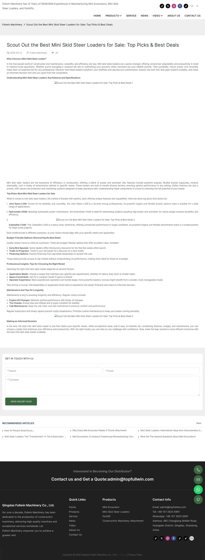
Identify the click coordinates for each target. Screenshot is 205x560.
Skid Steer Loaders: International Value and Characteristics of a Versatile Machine (171, 430)
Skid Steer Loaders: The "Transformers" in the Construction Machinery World (36, 436)
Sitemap (123, 554)
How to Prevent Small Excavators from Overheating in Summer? (20, 430)
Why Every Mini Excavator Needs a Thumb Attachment (99, 430)
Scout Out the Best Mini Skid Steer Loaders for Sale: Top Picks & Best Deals (69, 24)
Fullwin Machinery (12, 24)
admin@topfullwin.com (131, 479)
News (198, 423)
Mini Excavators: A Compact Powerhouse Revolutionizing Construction (103, 436)
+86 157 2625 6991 (177, 516)
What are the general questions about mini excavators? (168, 436)
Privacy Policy (135, 554)
